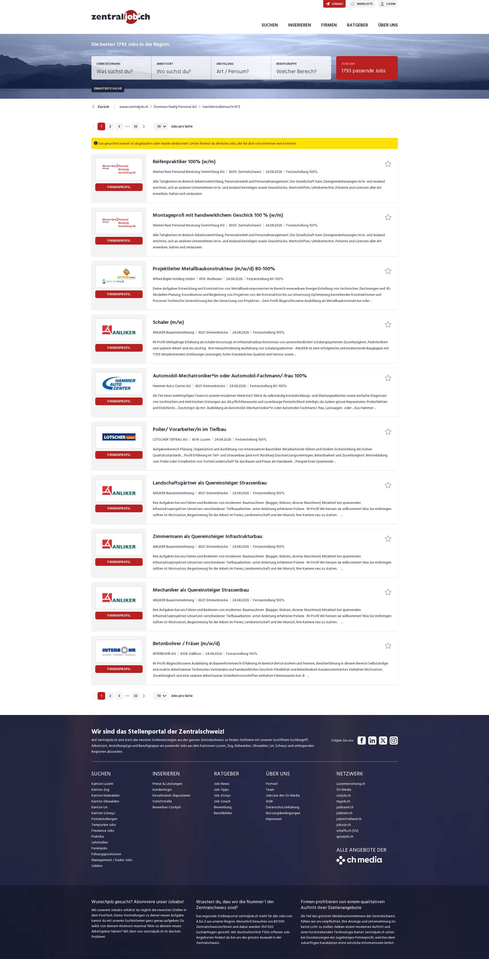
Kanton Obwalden (105, 801)
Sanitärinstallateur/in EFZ (221, 107)
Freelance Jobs (102, 831)
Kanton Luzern (102, 784)
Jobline (96, 866)
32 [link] (135, 126)
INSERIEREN (299, 25)
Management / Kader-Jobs (111, 860)
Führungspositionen (106, 854)
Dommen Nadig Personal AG (175, 107)
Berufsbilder (223, 813)
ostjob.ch (343, 795)
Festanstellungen (104, 819)
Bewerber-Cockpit (167, 807)
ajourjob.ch (344, 836)
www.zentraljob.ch (133, 107)
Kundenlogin (162, 789)
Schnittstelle (162, 801)
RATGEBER (357, 25)
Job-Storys (222, 795)
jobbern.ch (344, 813)
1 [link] (101, 126)
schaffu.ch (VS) (347, 831)
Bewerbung (223, 807)
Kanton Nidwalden (105, 795)
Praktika (97, 836)
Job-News (221, 784)
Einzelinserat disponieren (171, 795)
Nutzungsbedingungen (283, 813)
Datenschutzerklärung (282, 807)
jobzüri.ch (343, 825)
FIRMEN (329, 25)
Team (270, 789)
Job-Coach (222, 801)
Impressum (274, 819)
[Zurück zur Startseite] (359, 863)
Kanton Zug (100, 789)
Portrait (272, 784)
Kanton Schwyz (103, 813)
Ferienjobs (99, 848)
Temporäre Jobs (103, 825)
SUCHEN (270, 25)
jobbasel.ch (345, 807)
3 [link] (119, 126)
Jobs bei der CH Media (283, 795)
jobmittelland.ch (348, 819)
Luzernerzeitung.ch (350, 784)
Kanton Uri (99, 807)
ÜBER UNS (388, 25)
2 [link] (110, 126)
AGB (269, 801)
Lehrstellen (99, 842)
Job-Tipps (221, 789)
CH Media (343, 789)
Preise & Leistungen (167, 784)
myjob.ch (343, 801)
